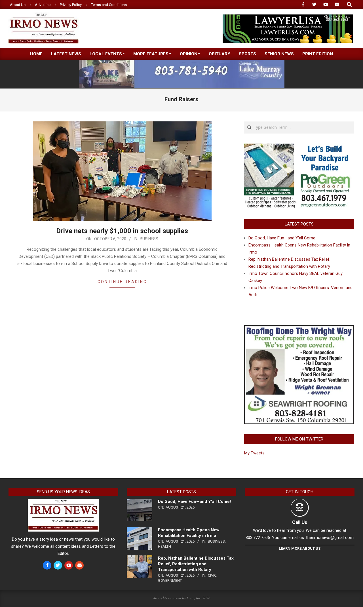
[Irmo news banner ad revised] (288, 17)
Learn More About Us (299, 548)
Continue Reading (122, 281)
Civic (212, 575)
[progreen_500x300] (299, 146)
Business (149, 239)
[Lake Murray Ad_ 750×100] (181, 62)
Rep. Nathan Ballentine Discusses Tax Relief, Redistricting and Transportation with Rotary (196, 564)
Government (170, 580)
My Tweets (254, 453)
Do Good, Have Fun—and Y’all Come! (282, 238)
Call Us (299, 522)
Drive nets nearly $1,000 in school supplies (122, 231)
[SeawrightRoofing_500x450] (299, 328)
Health (164, 546)
